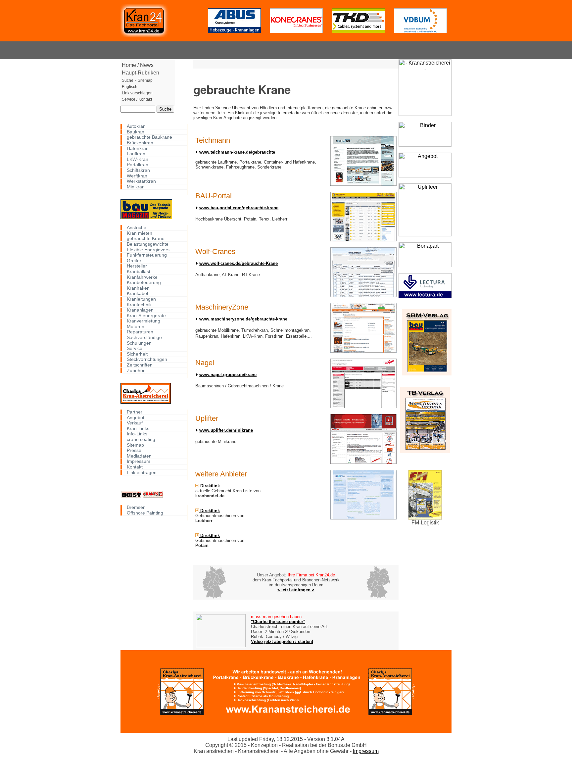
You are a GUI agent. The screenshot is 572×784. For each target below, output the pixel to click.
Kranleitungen (141, 299)
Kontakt (135, 467)
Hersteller (137, 266)
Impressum (138, 461)
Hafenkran (138, 148)
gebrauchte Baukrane (149, 137)
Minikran (136, 186)
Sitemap (135, 444)
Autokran (136, 126)
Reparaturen (140, 331)
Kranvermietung (143, 320)
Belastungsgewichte (147, 244)
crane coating (141, 439)
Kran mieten (139, 233)
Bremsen (136, 507)
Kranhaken (138, 287)
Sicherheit (137, 354)
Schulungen (139, 342)
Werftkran (137, 175)
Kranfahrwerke (142, 276)
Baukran (135, 131)
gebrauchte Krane (146, 238)
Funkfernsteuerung (147, 255)
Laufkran (136, 153)
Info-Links (137, 433)
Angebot (135, 417)
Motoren (135, 326)
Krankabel (137, 293)
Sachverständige (144, 337)
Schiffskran (138, 170)
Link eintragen (142, 472)
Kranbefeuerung (144, 282)
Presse (134, 450)
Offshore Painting (145, 512)
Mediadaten (139, 455)
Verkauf (135, 422)
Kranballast (138, 271)
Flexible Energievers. (149, 249)
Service (134, 348)
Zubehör (136, 370)
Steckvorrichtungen (147, 359)
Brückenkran (140, 142)
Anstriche (136, 227)
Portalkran (137, 164)
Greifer (134, 260)
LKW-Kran (137, 159)
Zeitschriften (140, 365)
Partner (134, 412)
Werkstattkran (141, 181)
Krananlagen (140, 310)
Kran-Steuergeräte (146, 315)
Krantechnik (139, 304)
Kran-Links (138, 428)
